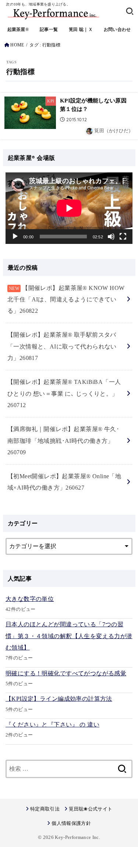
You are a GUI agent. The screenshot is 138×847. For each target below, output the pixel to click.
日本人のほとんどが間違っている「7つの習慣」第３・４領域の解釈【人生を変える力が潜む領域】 (69, 636)
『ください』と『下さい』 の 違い (52, 724)
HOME (17, 45)
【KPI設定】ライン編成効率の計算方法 (59, 698)
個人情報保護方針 (71, 823)
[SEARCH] (129, 11)
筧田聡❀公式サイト (90, 809)
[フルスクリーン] (123, 236)
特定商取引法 (45, 809)
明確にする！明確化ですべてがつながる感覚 (66, 673)
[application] (69, 208)
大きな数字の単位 (30, 598)
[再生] (15, 236)
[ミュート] (111, 236)
